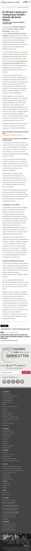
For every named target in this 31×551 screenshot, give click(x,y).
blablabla (4, 443)
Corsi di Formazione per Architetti (9, 396)
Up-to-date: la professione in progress (10, 419)
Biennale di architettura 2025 (8, 523)
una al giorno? (17, 365)
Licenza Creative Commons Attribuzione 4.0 (20, 548)
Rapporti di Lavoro (6, 477)
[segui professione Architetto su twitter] (18, 382)
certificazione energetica (7, 445)
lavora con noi (11, 543)
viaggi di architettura (6, 435)
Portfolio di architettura (7, 479)
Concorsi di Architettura (7, 398)
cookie (22, 543)
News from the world (7, 412)
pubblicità (11, 541)
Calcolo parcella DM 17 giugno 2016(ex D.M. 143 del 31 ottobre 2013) (10, 506)
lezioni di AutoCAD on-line (8, 454)
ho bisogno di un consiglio (8, 433)
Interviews (4, 421)
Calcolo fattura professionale (8, 500)
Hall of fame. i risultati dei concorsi (10, 417)
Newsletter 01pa (6, 485)
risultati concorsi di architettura (20, 329)
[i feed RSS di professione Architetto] (4, 382)
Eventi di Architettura (7, 394)
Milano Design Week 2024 (8, 528)
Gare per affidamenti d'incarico (9, 472)
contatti (28, 543)
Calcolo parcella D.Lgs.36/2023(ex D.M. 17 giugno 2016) (9, 503)
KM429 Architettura (6, 329)
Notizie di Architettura (7, 400)
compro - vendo (6, 437)
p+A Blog (4, 408)
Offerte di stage (5, 474)
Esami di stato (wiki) (6, 494)
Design (4, 404)
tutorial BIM (5, 519)
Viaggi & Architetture (7, 402)
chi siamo (5, 541)
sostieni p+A (26, 541)
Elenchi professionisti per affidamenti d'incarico (12, 470)
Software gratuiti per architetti (9, 458)
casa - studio (5, 439)
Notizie (2, 332)
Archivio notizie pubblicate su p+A (10, 406)
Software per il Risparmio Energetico (10, 460)
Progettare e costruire (7, 415)
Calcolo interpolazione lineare (9, 517)
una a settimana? (15, 368)
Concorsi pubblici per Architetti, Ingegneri (11, 466)
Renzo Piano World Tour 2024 (9, 526)
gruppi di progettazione (7, 431)
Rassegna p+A (5, 425)
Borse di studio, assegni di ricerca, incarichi (11, 468)
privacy (18, 543)
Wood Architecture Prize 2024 (9, 530)
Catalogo (4, 410)
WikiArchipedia (5, 492)
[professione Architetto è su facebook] (13, 382)
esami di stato (5, 441)
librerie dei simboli (6, 456)
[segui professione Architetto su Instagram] (9, 382)
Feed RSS (4, 487)
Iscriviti (26, 372)
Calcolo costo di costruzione (8, 515)
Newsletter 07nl (6, 483)
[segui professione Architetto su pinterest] (22, 382)
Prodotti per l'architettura (8, 423)
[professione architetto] (12, 2)
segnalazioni (19, 541)
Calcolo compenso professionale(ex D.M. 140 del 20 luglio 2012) (9, 509)
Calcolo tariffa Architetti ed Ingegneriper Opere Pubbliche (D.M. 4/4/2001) (10, 512)
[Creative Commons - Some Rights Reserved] (15, 546)
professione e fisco (6, 447)
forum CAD (5, 452)
